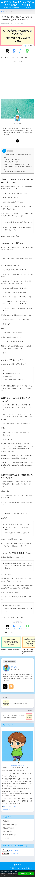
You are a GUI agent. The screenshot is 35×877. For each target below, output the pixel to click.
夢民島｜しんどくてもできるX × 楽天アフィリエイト (17, 3)
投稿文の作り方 (8, 828)
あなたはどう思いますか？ (12, 162)
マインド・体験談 (9, 834)
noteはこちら (7, 809)
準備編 (6, 821)
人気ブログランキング (15, 853)
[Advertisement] (17, 80)
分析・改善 (7, 831)
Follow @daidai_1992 (17, 765)
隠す (10, 151)
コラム (11, 632)
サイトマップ (7, 7)
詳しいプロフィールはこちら (11, 806)
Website (11, 689)
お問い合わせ (27, 7)
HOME (18, 865)
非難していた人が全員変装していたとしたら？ (17, 164)
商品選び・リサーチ (9, 824)
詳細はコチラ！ (25, 873)
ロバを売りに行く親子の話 (12, 159)
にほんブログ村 (13, 850)
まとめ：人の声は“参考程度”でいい (14, 171)
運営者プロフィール (17, 7)
